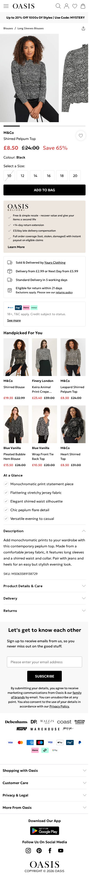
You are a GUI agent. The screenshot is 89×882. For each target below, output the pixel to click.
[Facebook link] (49, 850)
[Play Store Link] (44, 830)
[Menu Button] (6, 6)
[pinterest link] (39, 850)
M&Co (8, 132)
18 (62, 175)
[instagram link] (28, 850)
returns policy (64, 292)
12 (22, 175)
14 (35, 175)
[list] (44, 80)
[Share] (83, 28)
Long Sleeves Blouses (30, 28)
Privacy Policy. (59, 706)
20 (75, 175)
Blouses (8, 28)
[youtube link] (60, 850)
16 (49, 175)
